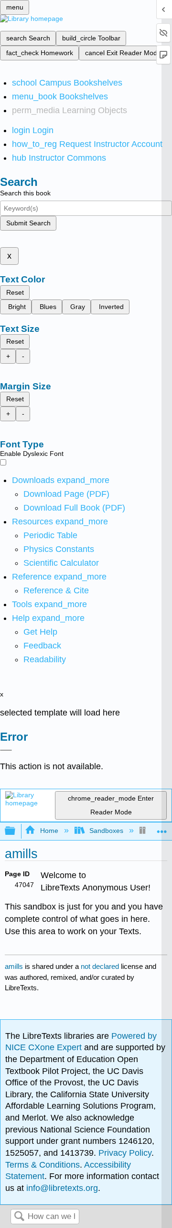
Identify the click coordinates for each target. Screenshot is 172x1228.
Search (19, 1216)
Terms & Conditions (42, 1165)
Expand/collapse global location (162, 828)
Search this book (25, 193)
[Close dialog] (6, 750)
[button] (42, 645)
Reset (15, 292)
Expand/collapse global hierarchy (16, 831)
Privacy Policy (124, 1153)
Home (49, 830)
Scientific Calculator (61, 563)
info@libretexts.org (61, 1188)
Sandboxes (106, 830)
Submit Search (28, 223)
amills (14, 966)
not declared (101, 966)
